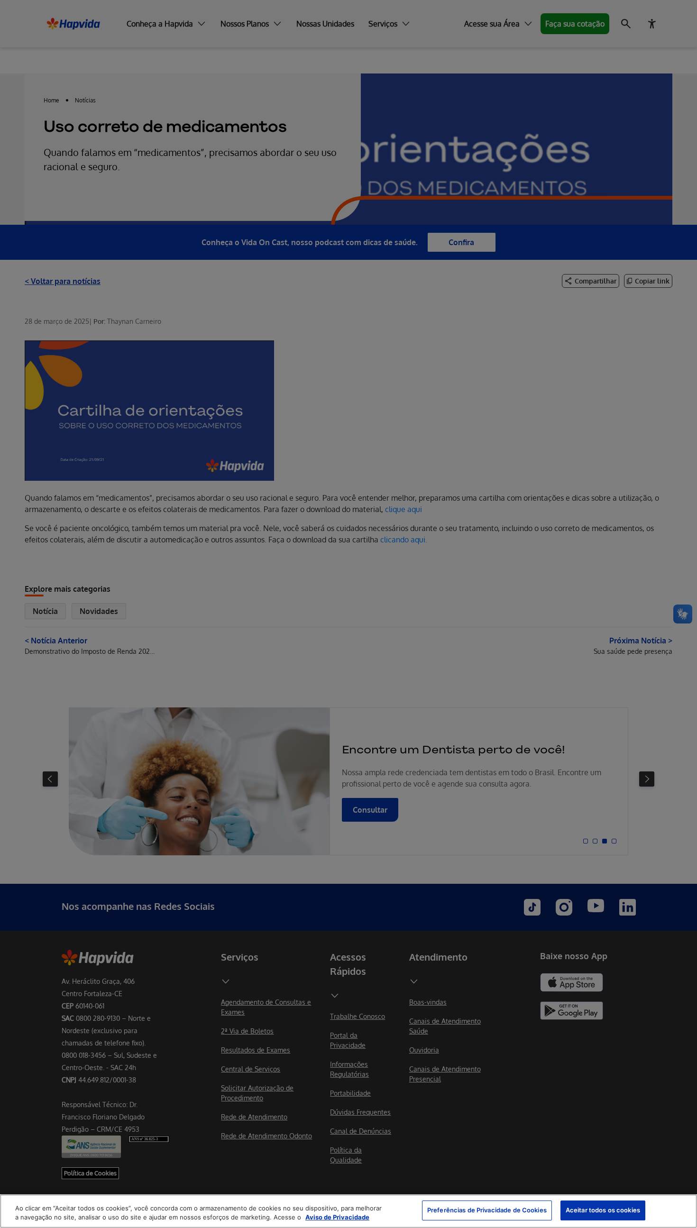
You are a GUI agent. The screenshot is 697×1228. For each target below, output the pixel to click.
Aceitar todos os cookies (603, 1210)
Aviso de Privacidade (337, 1217)
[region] (348, 1211)
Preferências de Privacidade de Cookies (487, 1210)
